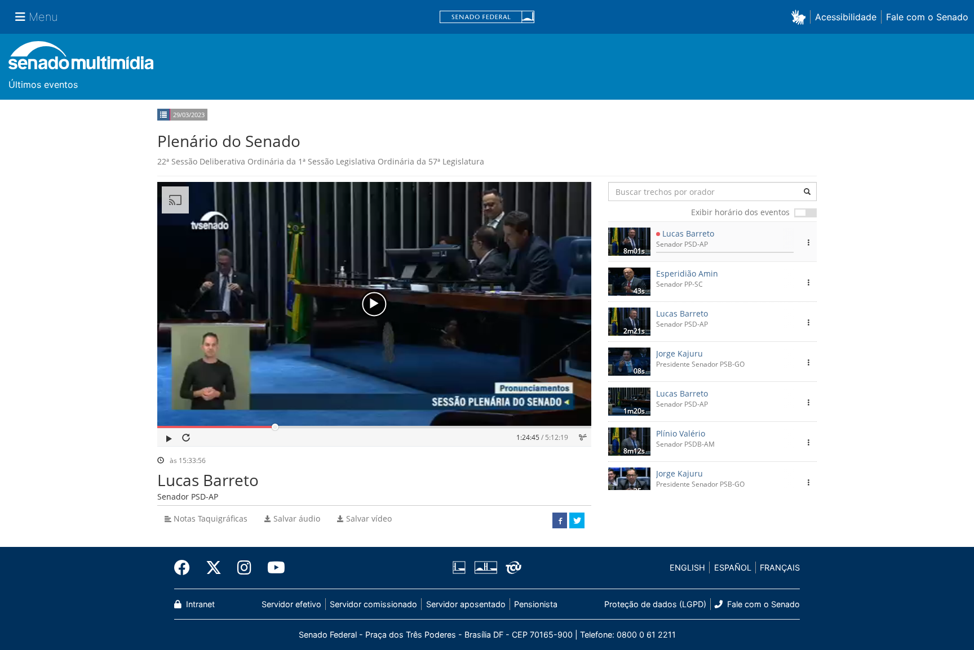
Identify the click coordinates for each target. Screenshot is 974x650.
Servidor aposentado (466, 604)
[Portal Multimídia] (80, 59)
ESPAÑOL (732, 567)
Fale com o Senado (927, 17)
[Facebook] (186, 568)
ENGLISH (687, 567)
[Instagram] (244, 568)
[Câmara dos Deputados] (461, 568)
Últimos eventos (43, 84)
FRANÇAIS (780, 567)
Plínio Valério (680, 433)
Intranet (199, 604)
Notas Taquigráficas (209, 518)
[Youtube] (272, 568)
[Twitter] (213, 568)
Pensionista (535, 604)
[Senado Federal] (487, 17)
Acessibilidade (845, 17)
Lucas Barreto (688, 233)
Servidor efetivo (291, 604)
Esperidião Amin (687, 273)
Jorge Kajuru (679, 353)
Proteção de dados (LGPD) (655, 604)
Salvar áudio (295, 518)
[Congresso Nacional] (485, 568)
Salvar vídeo (368, 518)
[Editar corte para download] (582, 437)
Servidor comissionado (373, 604)
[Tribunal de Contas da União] (511, 568)
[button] (800, 16)
